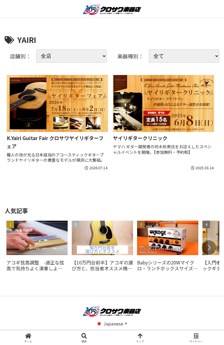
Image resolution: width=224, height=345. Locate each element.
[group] (37, 248)
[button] (209, 247)
